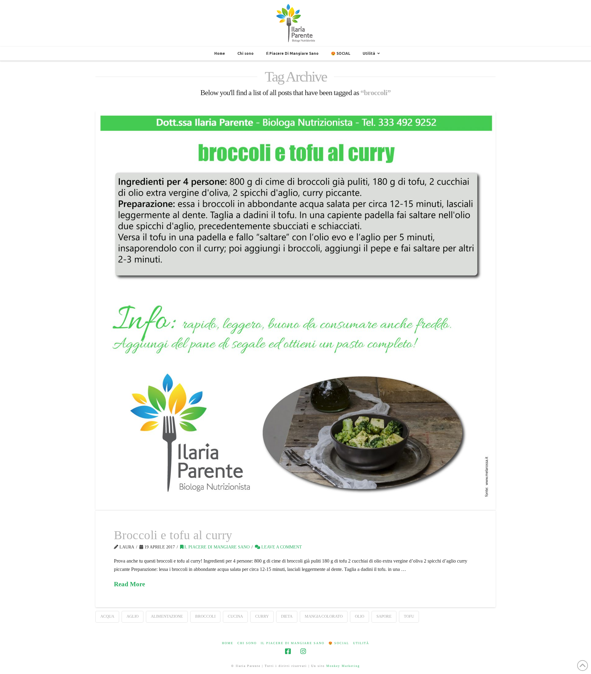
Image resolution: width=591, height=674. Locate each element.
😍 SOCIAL (338, 643)
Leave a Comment (281, 547)
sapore (384, 616)
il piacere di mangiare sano (216, 547)
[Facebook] (288, 651)
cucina (235, 616)
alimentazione (167, 616)
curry (262, 616)
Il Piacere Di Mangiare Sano (292, 643)
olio (359, 616)
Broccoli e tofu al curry (173, 535)
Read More (129, 584)
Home (227, 643)
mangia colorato (324, 616)
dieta (286, 616)
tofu (409, 616)
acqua (107, 616)
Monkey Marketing (343, 666)
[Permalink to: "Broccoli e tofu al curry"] (295, 310)
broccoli (205, 616)
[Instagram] (303, 651)
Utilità (361, 643)
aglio (133, 616)
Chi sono (247, 643)
